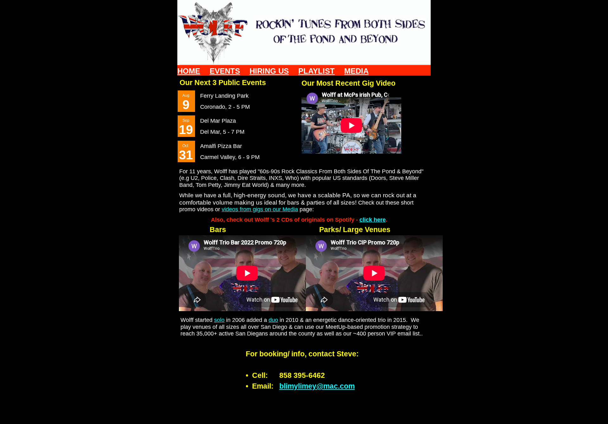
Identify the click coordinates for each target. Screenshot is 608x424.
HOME (188, 71)
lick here (374, 220)
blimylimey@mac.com (317, 386)
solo (219, 320)
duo (273, 320)
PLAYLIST (316, 71)
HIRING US (269, 71)
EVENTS (225, 71)
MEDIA (356, 71)
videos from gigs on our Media (260, 209)
